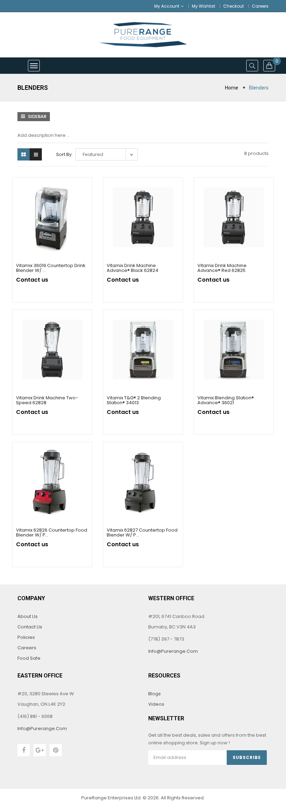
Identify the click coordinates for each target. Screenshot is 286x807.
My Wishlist (203, 6)
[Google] (39, 750)
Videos (156, 704)
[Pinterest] (56, 750)
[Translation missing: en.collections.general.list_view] (36, 154)
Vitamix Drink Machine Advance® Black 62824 (132, 268)
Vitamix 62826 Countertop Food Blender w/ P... (51, 532)
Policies (26, 637)
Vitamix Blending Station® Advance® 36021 (225, 400)
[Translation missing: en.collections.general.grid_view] (23, 154)
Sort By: (64, 154)
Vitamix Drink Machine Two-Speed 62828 (47, 400)
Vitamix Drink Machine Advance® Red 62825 (222, 268)
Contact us (29, 627)
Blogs (154, 693)
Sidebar (36, 116)
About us (27, 616)
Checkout (233, 6)
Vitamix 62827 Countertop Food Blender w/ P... (142, 532)
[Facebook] (23, 750)
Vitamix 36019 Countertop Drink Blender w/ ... (50, 268)
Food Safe (28, 658)
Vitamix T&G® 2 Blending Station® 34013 (134, 400)
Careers (260, 6)
